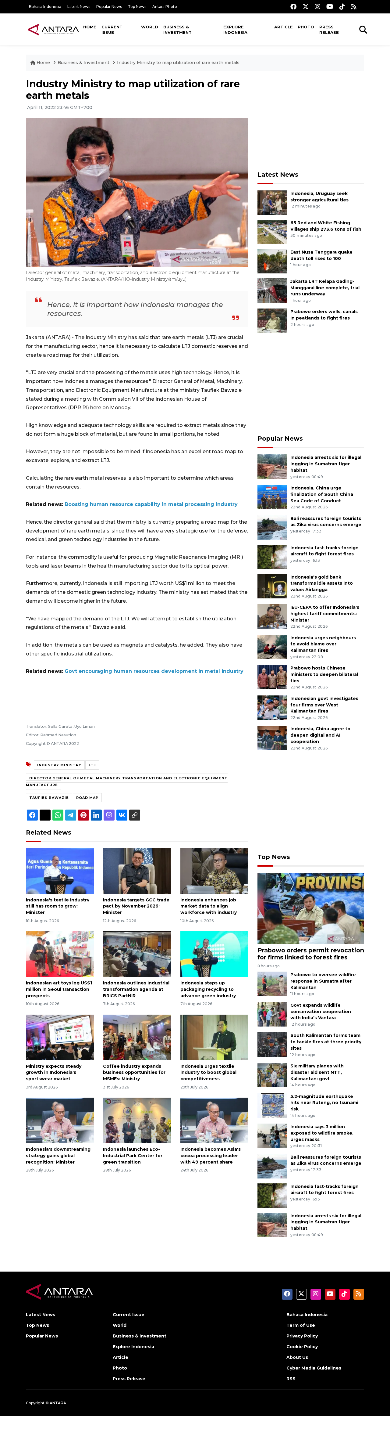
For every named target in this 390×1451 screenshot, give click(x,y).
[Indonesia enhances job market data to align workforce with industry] (214, 870)
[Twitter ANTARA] (306, 6)
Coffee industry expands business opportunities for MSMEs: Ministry (134, 1072)
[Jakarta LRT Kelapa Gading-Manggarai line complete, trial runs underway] (272, 290)
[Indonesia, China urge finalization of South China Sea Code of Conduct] (272, 497)
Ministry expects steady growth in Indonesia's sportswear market (53, 1072)
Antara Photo (164, 6)
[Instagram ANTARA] (317, 6)
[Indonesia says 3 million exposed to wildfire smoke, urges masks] (272, 1135)
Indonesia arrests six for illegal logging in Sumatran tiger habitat (325, 464)
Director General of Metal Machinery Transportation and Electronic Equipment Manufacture (127, 781)
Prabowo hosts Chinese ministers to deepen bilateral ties (324, 674)
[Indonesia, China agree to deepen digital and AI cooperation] (272, 738)
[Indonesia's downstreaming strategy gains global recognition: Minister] (60, 1120)
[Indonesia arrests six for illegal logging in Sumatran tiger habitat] (272, 466)
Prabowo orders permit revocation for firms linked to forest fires (310, 954)
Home (89, 26)
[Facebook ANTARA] (293, 6)
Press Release (329, 29)
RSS (291, 1378)
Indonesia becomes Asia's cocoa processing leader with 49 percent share (210, 1155)
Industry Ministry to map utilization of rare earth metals (178, 62)
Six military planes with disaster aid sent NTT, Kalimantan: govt (317, 1072)
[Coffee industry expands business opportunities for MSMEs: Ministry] (137, 1037)
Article (283, 26)
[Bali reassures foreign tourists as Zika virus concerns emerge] (272, 527)
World (149, 26)
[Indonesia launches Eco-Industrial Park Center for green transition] (137, 1120)
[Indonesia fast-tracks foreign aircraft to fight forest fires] (272, 556)
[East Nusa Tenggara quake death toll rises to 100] (272, 261)
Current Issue (111, 29)
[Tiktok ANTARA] (342, 6)
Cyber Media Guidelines (313, 1368)
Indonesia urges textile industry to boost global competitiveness (208, 1072)
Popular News (109, 6)
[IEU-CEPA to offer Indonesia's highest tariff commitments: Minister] (272, 616)
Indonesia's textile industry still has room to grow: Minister (57, 906)
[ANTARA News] (53, 29)
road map (87, 798)
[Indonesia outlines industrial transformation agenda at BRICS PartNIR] (137, 954)
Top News (137, 6)
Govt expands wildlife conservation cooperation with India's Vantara (320, 1011)
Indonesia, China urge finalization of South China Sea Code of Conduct (321, 494)
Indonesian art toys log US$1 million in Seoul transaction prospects (59, 989)
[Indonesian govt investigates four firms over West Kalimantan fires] (272, 707)
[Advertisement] (310, 121)
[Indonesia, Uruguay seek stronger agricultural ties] (272, 202)
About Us (297, 1357)
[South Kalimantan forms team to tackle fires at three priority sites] (272, 1044)
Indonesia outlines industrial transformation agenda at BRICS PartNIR (136, 989)
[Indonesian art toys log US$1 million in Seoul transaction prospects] (60, 954)
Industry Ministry (59, 765)
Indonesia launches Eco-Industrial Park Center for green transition (132, 1155)
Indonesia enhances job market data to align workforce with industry (208, 906)
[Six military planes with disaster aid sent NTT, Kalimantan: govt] (272, 1074)
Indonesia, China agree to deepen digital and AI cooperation (320, 735)
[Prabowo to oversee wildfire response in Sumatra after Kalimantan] (272, 983)
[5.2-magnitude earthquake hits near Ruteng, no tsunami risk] (272, 1105)
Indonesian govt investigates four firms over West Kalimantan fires (324, 705)
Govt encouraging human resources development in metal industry (154, 671)
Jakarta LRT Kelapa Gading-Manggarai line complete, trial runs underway (325, 288)
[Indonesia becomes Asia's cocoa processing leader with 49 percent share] (214, 1120)
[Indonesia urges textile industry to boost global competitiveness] (214, 1037)
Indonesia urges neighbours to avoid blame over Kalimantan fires (323, 644)
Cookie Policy (302, 1346)
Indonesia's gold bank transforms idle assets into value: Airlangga (321, 583)
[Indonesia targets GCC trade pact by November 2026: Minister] (137, 870)
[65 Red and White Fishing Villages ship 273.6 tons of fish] (272, 231)
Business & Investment (177, 29)
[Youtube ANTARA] (329, 6)
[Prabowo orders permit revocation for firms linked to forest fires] (310, 908)
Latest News (78, 6)
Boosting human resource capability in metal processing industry (151, 504)
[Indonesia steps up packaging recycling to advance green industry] (214, 954)
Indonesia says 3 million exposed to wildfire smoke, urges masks (321, 1133)
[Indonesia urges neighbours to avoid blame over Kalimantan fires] (272, 646)
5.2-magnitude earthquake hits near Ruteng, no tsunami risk (324, 1103)
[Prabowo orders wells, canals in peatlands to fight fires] (272, 320)
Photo (306, 26)
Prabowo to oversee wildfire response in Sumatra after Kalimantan (323, 981)
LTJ (92, 765)
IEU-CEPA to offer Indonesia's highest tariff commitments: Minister (324, 614)
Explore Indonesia (235, 29)
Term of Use (300, 1325)
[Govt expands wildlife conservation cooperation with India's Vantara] (272, 1014)
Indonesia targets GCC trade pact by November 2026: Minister (136, 906)
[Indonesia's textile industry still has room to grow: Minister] (60, 870)
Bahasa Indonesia (45, 6)
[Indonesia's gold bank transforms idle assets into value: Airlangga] (272, 586)
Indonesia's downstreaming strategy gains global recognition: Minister (58, 1155)
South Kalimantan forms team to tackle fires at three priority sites (325, 1042)
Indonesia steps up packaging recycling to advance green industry (208, 989)
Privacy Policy (302, 1336)
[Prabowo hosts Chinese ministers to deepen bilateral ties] (272, 677)
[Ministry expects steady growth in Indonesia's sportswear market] (60, 1037)
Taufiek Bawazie (49, 798)
